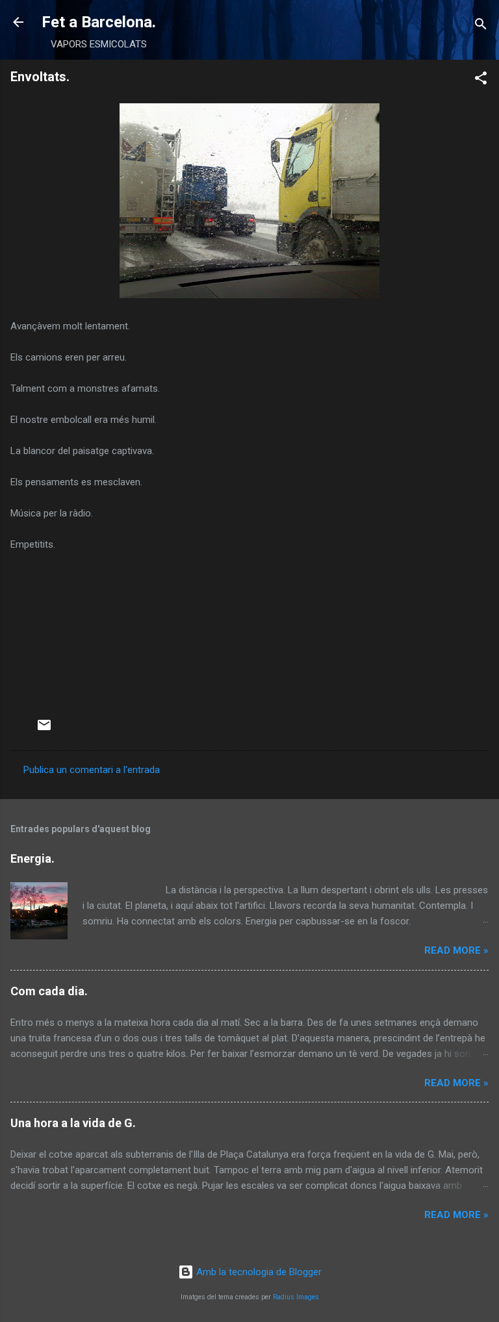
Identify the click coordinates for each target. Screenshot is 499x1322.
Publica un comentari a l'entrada (91, 770)
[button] (481, 80)
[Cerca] (481, 26)
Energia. (32, 858)
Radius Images (296, 1297)
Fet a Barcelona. (99, 22)
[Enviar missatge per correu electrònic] (44, 729)
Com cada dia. (49, 991)
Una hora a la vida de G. (73, 1123)
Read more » (456, 950)
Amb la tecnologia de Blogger (258, 1272)
